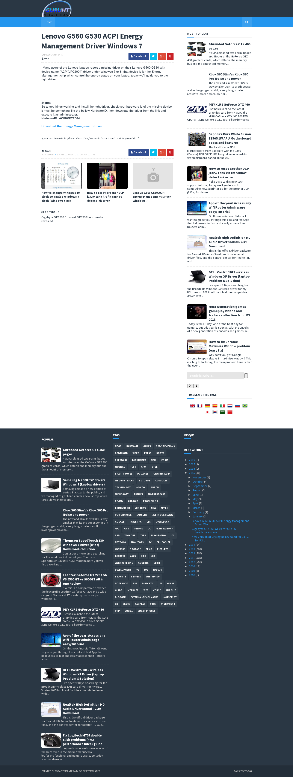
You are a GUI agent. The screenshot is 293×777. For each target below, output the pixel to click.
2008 (192, 571)
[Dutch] (230, 407)
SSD (117, 535)
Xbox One (129, 535)
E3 (161, 583)
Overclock (162, 521)
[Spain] (215, 407)
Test (133, 466)
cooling (143, 562)
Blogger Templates (88, 771)
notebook (121, 583)
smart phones (147, 610)
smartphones (123, 473)
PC (150, 542)
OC (149, 528)
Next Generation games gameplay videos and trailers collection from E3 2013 (229, 313)
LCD (153, 556)
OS (173, 535)
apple (164, 507)
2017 (192, 464)
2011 (192, 558)
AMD (153, 459)
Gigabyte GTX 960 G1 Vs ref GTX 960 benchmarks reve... (214, 530)
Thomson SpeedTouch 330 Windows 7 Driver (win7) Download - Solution (83, 544)
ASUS (133, 556)
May (195, 499)
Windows (140, 507)
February (199, 512)
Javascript (170, 597)
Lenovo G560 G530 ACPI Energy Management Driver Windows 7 (152, 196)
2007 (192, 575)
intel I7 (171, 590)
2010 (192, 562)
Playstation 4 (164, 528)
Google (119, 521)
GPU (126, 528)
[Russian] (238, 407)
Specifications (165, 446)
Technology (123, 487)
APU (117, 528)
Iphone (138, 528)
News (118, 446)
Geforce (120, 556)
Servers (136, 576)
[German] (208, 407)
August (197, 490)
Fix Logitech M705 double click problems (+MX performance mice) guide (82, 739)
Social (129, 610)
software (121, 459)
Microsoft (122, 494)
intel (154, 466)
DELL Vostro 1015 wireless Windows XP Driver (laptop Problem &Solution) (229, 276)
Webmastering (124, 562)
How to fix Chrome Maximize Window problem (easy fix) (229, 346)
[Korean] (215, 413)
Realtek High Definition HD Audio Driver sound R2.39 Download (230, 241)
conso (157, 590)
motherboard (156, 494)
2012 (192, 553)
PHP (117, 610)
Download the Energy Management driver (71, 126)
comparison (122, 507)
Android (133, 501)
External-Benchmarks (144, 597)
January (198, 516)
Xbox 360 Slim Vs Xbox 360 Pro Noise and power (228, 76)
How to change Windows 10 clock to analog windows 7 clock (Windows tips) (60, 196)
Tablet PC (135, 521)
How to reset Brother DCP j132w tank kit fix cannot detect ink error (105, 196)
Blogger (120, 597)
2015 (192, 473)
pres (153, 604)
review (119, 501)
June (196, 495)
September (200, 486)
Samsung (142, 514)
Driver (61, 154)
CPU (143, 466)
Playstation (158, 535)
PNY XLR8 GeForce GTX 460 (229, 104)
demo (149, 549)
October (198, 482)
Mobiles (120, 466)
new (153, 507)
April (196, 503)
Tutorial (144, 480)
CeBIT (157, 562)
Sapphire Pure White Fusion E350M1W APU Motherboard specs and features (230, 138)
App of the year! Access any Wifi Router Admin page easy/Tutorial (230, 207)
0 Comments (56, 54)
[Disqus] (107, 280)
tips (93, 154)
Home (48, 22)
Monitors (137, 542)
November (200, 477)
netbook (120, 542)
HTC (143, 556)
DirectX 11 (148, 583)
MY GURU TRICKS (124, 480)
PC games (142, 473)
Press (147, 453)
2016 (192, 468)
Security (120, 576)
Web (145, 590)
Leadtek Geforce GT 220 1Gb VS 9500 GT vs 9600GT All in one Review (85, 579)
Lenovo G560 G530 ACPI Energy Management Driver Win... (220, 522)
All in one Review (163, 514)
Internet (133, 590)
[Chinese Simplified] (230, 413)
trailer (138, 494)
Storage (135, 549)
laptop (84, 154)
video (136, 453)
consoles (161, 480)
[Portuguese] (245, 407)
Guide (118, 590)
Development (123, 569)
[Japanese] (208, 413)
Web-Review (153, 576)
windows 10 (168, 604)
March (197, 508)
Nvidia (164, 459)
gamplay (140, 604)
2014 (192, 545)
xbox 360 (120, 549)
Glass (170, 583)
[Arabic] (223, 413)
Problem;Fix (150, 501)
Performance (123, 514)
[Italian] (223, 407)
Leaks (126, 604)
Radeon (157, 569)
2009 (192, 566)
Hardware (132, 446)
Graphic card (161, 473)
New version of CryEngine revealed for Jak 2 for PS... (220, 538)
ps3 (135, 583)
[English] (193, 407)
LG (116, 604)
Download (47, 154)
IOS (146, 569)
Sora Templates (64, 771)
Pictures (162, 549)
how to (72, 154)
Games (147, 446)
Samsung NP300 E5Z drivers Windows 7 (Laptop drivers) (84, 482)
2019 (192, 460)
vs (137, 569)
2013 (192, 549)
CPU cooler (164, 542)
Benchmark (139, 459)
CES (148, 521)
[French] (200, 407)
